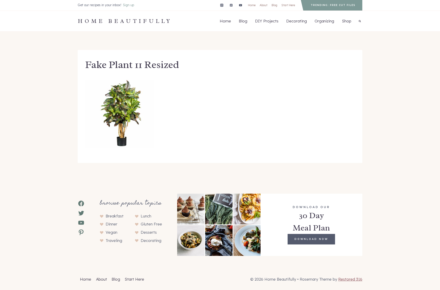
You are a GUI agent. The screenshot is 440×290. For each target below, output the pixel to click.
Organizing (324, 21)
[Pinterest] (231, 5)
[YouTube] (240, 5)
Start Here (288, 5)
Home (252, 5)
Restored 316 (350, 279)
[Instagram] (222, 5)
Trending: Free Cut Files (333, 5)
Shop (346, 21)
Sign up (128, 5)
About (263, 5)
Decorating (296, 21)
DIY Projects (266, 21)
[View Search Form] (360, 21)
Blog (274, 5)
